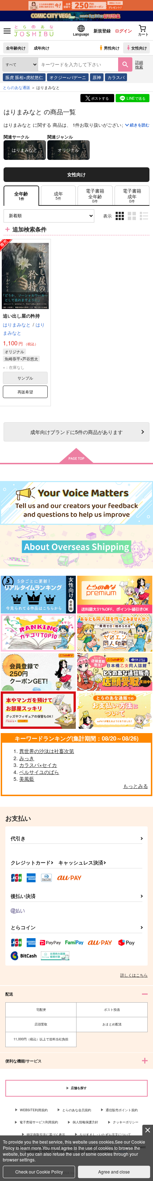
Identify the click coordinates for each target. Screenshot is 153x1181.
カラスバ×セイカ (38, 764)
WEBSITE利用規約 (34, 1110)
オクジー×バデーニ (67, 77)
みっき (26, 758)
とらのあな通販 (16, 87)
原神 (97, 77)
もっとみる (135, 785)
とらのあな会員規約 (76, 1110)
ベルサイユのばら (39, 771)
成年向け (41, 48)
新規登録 (102, 30)
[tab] (58, 195)
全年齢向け (16, 48)
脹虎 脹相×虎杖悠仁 (24, 77)
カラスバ (116, 77)
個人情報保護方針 (85, 1122)
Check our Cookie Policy (39, 1172)
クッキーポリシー (125, 1122)
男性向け (112, 48)
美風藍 (26, 778)
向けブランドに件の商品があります (76, 431)
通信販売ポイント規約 (122, 1110)
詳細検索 (139, 64)
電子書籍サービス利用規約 (39, 1122)
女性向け (139, 48)
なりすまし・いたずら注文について (105, 1134)
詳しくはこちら (134, 975)
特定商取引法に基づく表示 (46, 1134)
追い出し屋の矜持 (21, 315)
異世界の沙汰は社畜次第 (46, 750)
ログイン (123, 30)
